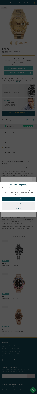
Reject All (18, 208)
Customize (18, 203)
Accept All (18, 199)
